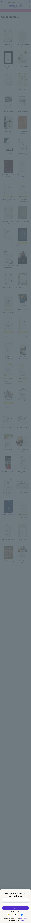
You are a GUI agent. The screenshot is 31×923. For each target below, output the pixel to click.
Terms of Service (23, 918)
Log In (22, 920)
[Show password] (27, 904)
